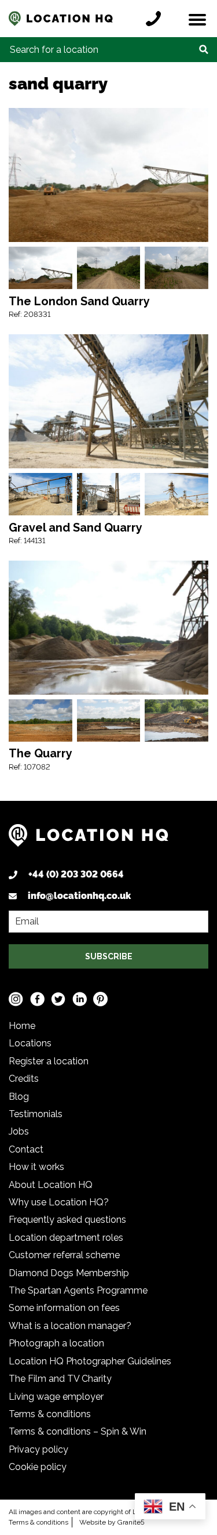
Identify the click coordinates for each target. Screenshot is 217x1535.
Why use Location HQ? (59, 1202)
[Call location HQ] (156, 18)
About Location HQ (51, 1184)
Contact (26, 1149)
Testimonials (35, 1113)
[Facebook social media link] (37, 999)
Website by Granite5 (112, 1522)
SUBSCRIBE (109, 956)
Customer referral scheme (64, 1254)
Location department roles (66, 1237)
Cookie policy (38, 1466)
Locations (30, 1043)
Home (22, 1025)
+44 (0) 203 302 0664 (76, 874)
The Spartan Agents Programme (78, 1290)
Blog (19, 1096)
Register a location (49, 1061)
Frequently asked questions (67, 1219)
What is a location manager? (70, 1325)
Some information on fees (64, 1307)
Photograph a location (56, 1343)
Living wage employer (56, 1396)
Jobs (19, 1131)
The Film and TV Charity (60, 1378)
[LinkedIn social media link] (79, 999)
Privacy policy (38, 1449)
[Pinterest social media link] (100, 999)
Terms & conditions (50, 1414)
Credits (24, 1078)
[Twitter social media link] (58, 999)
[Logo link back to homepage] (88, 839)
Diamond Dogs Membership (69, 1272)
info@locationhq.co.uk (79, 895)
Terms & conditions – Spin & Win (77, 1431)
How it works (36, 1166)
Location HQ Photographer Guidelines (90, 1361)
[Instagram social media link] (16, 999)
